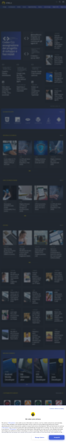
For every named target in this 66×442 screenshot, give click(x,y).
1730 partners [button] (11, 423)
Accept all (57, 437)
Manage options (39, 437)
